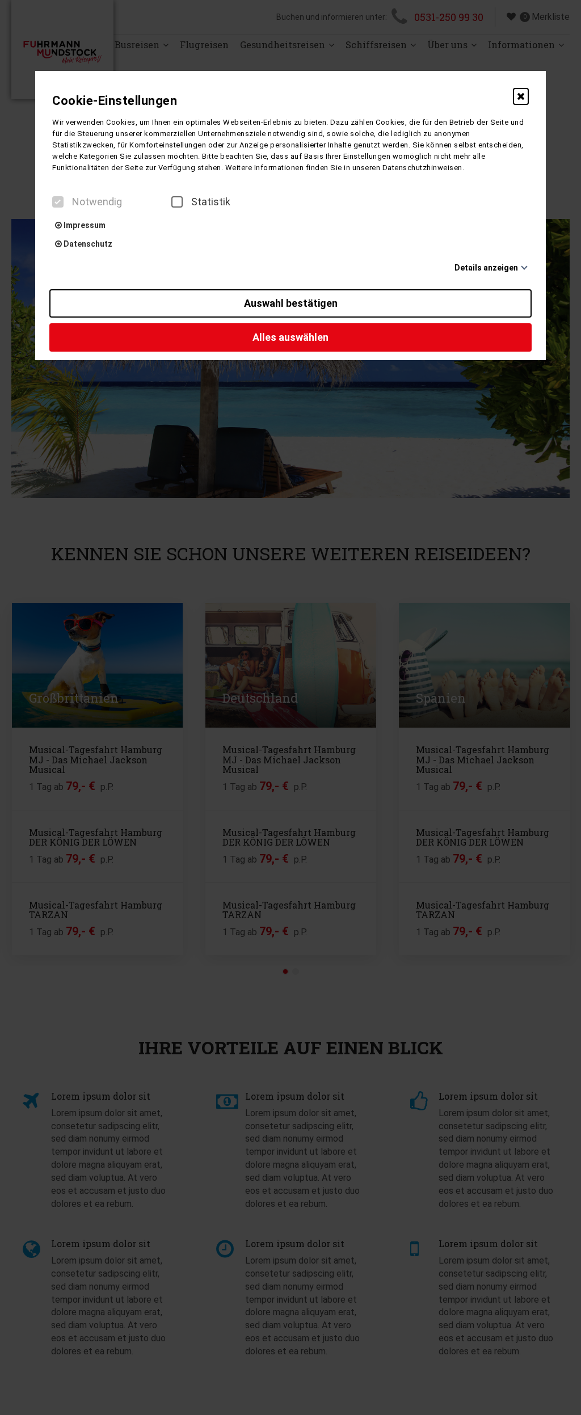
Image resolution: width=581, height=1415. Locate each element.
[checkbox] (58, 202)
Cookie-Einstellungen (114, 101)
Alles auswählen (290, 337)
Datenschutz (87, 243)
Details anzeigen (486, 267)
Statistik (210, 202)
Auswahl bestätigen (291, 303)
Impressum (84, 225)
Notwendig (97, 202)
